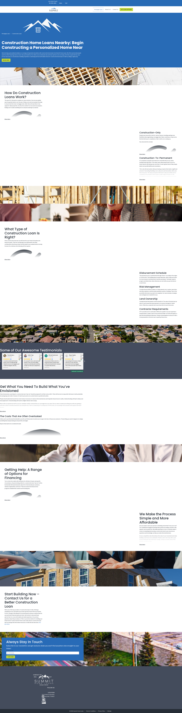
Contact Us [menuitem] (115, 9)
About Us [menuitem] (107, 9)
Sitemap (109, 711)
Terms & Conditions (91, 711)
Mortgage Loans (6, 33)
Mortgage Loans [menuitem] (98, 9)
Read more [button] (5, 367)
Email (9, 650)
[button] (84, 361)
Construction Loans (17, 33)
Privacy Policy (101, 711)
